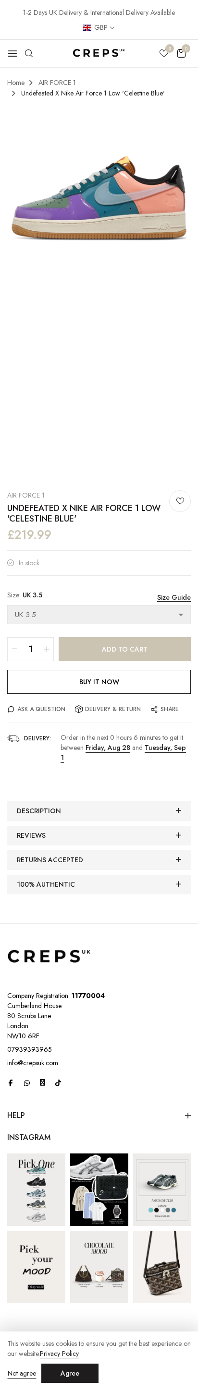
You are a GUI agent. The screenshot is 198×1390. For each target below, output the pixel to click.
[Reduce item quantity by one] (14, 649)
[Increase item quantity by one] (46, 649)
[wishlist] (164, 54)
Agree (70, 1373)
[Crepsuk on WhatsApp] (27, 1083)
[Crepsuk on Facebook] (10, 1083)
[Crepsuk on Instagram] (42, 1082)
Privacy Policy (59, 1353)
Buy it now (99, 682)
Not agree (22, 1373)
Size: (24, 595)
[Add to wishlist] (180, 501)
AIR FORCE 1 (26, 495)
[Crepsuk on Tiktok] (58, 1083)
